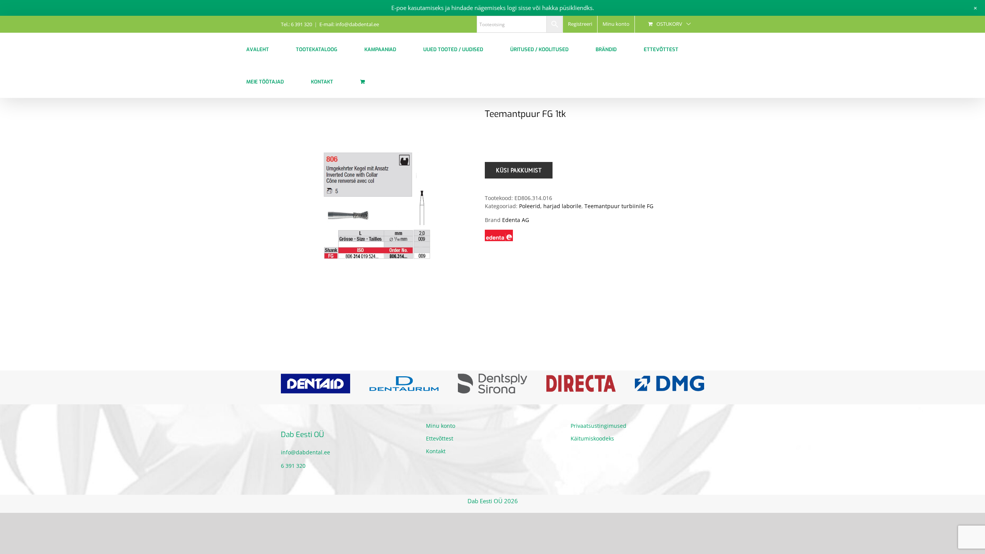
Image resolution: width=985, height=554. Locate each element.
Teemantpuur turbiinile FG (618, 206)
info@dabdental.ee (305, 457)
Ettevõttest (439, 444)
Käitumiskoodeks (592, 444)
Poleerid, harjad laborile (550, 206)
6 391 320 (293, 471)
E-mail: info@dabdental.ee (349, 24)
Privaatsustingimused (598, 431)
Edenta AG (515, 220)
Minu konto (440, 431)
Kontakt (436, 457)
